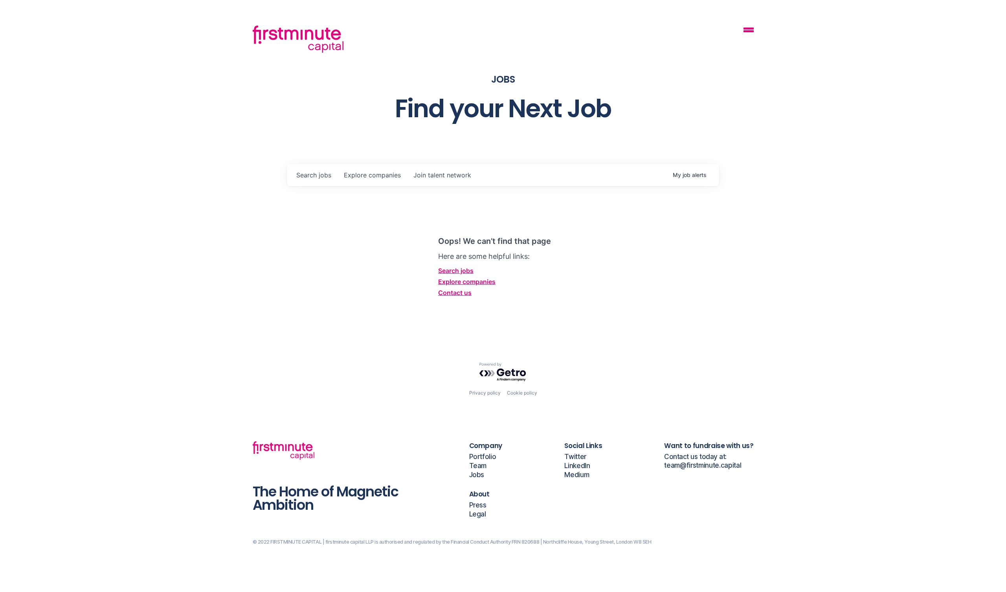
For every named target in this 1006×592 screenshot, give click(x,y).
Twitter (575, 457)
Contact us (455, 293)
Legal (477, 514)
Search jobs (456, 271)
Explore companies (467, 282)
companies (372, 175)
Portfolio (482, 457)
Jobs (477, 475)
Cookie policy (522, 393)
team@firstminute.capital (702, 465)
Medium (576, 475)
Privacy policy (485, 393)
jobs (313, 175)
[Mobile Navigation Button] (749, 31)
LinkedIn (577, 466)
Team (478, 466)
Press (477, 505)
